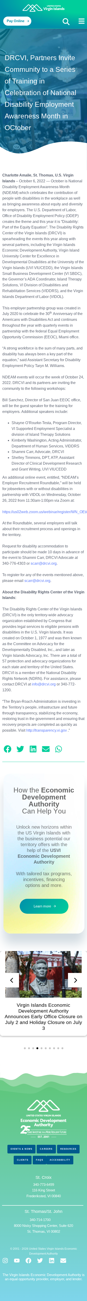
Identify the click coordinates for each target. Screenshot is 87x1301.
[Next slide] (75, 980)
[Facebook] (28, 1260)
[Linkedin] (52, 1260)
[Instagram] (5, 1260)
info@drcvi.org (44, 684)
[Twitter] (40, 1260)
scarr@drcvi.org (44, 563)
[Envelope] (63, 1260)
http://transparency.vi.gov (46, 730)
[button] (66, 21)
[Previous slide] (12, 980)
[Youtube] (17, 1260)
